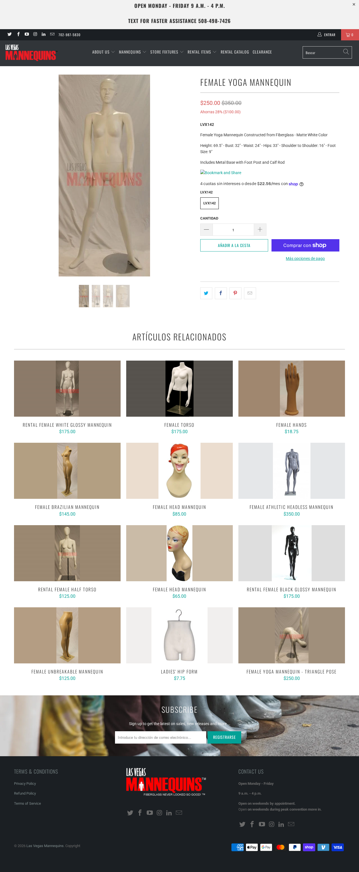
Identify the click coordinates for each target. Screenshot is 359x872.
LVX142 (209, 203)
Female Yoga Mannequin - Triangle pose (291, 635)
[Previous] (24, 175)
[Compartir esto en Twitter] (206, 293)
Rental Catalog (235, 52)
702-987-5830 (69, 34)
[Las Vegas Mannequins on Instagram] (35, 35)
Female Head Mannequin (179, 471)
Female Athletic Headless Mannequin (291, 471)
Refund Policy (25, 793)
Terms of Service (27, 803)
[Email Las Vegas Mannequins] (51, 35)
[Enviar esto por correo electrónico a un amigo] (250, 293)
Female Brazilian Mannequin (67, 471)
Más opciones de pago (305, 258)
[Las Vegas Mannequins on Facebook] (17, 35)
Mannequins (130, 52)
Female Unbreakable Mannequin (67, 635)
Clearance (262, 52)
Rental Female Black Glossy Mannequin (291, 553)
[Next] (185, 175)
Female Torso (179, 389)
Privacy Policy (25, 783)
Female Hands (291, 389)
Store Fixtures (165, 52)
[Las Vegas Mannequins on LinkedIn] (43, 35)
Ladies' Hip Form (179, 635)
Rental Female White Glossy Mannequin (67, 389)
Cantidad (209, 218)
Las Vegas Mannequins (45, 846)
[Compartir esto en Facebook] (221, 293)
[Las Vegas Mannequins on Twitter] (9, 35)
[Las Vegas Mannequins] (31, 53)
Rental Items (200, 52)
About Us (101, 52)
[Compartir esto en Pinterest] (235, 293)
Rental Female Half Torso (67, 553)
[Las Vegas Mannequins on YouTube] (26, 35)
